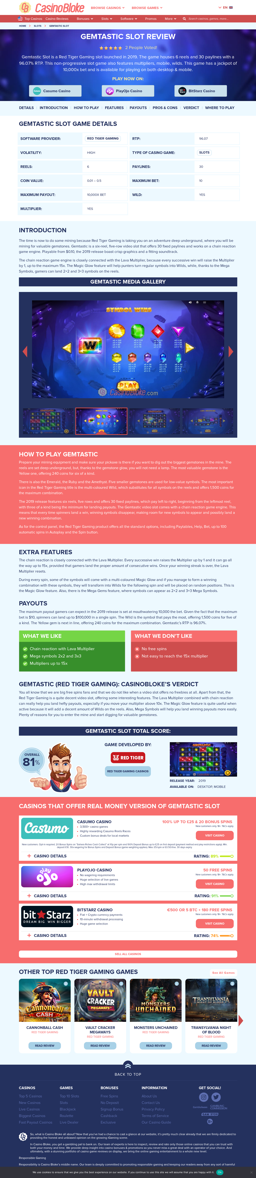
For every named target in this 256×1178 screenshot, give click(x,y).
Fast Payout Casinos (35, 1122)
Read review (44, 1045)
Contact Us (151, 1103)
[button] (25, 351)
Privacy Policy (153, 1109)
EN (225, 7)
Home (22, 26)
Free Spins (109, 1096)
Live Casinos (29, 1109)
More (169, 19)
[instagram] (203, 1097)
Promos (150, 19)
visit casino (214, 835)
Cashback (109, 1116)
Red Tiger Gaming (103, 138)
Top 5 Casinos (30, 1096)
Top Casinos (33, 19)
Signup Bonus (112, 1109)
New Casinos (29, 1103)
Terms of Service (155, 1116)
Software (127, 19)
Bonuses (83, 19)
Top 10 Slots (69, 1096)
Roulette (66, 1116)
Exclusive (108, 1122)
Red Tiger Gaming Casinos (128, 771)
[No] (251, 1172)
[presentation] (241, 1020)
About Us (149, 1096)
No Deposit (110, 1103)
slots (37, 26)
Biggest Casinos (32, 1116)
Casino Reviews (57, 19)
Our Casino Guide (156, 1122)
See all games (223, 972)
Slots (105, 19)
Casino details (50, 856)
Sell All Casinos (128, 954)
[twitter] (216, 1097)
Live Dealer (69, 1122)
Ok (220, 1172)
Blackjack (68, 1109)
